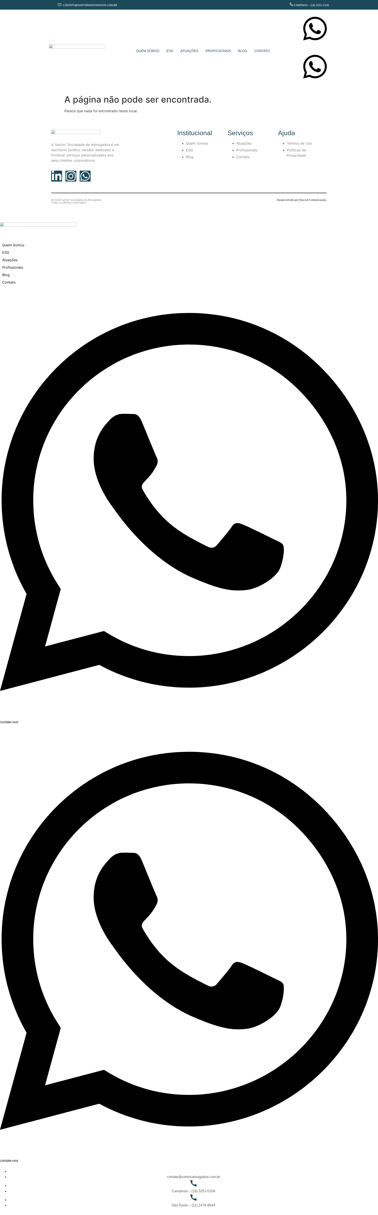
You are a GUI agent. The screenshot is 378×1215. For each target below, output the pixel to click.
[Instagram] (70, 176)
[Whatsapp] (85, 176)
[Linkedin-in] (56, 176)
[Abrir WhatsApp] (367, 1204)
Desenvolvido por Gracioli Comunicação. (302, 199)
